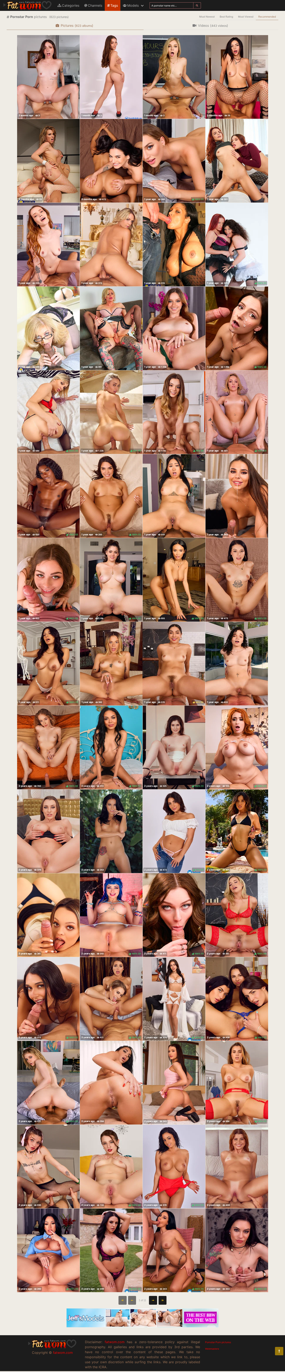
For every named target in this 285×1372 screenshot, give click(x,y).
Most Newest (207, 16)
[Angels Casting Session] (111, 1083)
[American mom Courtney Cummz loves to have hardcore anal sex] (48, 161)
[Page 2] (153, 1300)
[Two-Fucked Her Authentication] (111, 77)
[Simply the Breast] (48, 831)
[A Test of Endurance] (48, 915)
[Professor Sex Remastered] (174, 77)
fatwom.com (63, 1352)
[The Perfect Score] (237, 77)
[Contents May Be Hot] (48, 77)
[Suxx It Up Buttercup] (111, 244)
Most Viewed (245, 16)
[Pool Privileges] (236, 663)
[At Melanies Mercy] (174, 328)
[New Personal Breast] (174, 496)
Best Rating (226, 16)
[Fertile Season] (174, 1083)
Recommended (267, 16)
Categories (70, 5)
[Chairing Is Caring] (111, 663)
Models (133, 5)
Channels (95, 5)
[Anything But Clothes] (237, 1166)
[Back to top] (279, 1351)
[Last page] (163, 1300)
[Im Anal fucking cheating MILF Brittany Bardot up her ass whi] (111, 328)
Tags (114, 5)
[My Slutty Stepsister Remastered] (111, 831)
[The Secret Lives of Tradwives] (111, 161)
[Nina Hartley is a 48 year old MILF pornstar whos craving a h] (48, 328)
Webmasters (212, 1348)
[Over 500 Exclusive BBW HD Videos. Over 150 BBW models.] (142, 1326)
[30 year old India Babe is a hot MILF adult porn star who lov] (174, 244)
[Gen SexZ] (48, 1166)
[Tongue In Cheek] (237, 496)
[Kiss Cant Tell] (237, 161)
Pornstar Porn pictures (218, 1342)
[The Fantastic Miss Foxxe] (48, 244)
